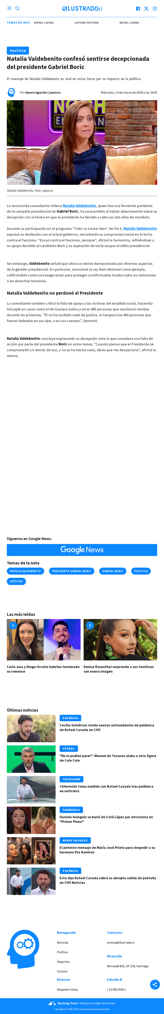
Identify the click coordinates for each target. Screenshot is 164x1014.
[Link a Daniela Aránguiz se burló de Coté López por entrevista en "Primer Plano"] (31, 820)
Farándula (71, 809)
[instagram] (155, 8)
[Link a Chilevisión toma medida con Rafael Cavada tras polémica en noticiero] (31, 789)
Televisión (71, 779)
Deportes (63, 962)
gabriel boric (112, 571)
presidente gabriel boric (71, 571)
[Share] (155, 985)
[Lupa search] (17, 8)
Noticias (62, 942)
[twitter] (146, 8)
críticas (16, 581)
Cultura (62, 971)
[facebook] (138, 8)
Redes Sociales (75, 840)
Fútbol (69, 748)
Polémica (70, 718)
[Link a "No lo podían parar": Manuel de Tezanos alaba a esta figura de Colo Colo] (31, 759)
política (140, 571)
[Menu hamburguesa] (9, 8)
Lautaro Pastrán (79, 22)
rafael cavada (36, 22)
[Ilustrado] (82, 9)
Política (18, 51)
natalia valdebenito (25, 571)
